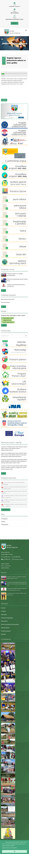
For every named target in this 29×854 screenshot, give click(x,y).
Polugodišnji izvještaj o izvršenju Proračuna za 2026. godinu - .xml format (14, 496)
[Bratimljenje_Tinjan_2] (8, 677)
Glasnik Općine (5, 627)
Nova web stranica (5, 302)
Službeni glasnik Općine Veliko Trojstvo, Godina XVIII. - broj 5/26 (14, 492)
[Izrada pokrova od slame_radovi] (8, 728)
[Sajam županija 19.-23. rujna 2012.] (8, 800)
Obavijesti (4, 614)
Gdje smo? (14, 23)
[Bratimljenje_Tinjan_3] (8, 666)
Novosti (3, 608)
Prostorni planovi (6, 631)
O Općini (3, 611)
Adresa (14, 17)
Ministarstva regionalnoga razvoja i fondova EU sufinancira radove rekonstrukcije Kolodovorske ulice (17, 584)
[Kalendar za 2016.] (8, 706)
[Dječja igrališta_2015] (8, 739)
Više (3, 290)
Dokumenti (4, 621)
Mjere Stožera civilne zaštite (7, 299)
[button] (9, 848)
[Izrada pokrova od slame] (8, 717)
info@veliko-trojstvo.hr (14, 6)
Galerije (3, 521)
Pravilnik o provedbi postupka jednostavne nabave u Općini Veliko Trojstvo (14, 487)
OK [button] (14, 851)
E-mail (14, 4)
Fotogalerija (4, 518)
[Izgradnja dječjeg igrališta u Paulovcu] (8, 822)
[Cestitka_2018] (8, 646)
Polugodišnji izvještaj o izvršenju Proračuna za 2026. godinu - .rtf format (14, 500)
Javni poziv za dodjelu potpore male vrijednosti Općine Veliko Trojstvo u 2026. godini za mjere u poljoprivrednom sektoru (14, 448)
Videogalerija (4, 524)
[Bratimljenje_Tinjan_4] (8, 655)
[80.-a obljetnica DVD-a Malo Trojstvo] (8, 789)
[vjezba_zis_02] (8, 751)
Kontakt (3, 634)
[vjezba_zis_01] (8, 766)
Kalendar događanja (7, 618)
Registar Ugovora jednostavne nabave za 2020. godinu (16, 60)
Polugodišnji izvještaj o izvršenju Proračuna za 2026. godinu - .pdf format (14, 505)
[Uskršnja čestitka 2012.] (8, 833)
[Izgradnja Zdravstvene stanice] (8, 811)
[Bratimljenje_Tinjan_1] (8, 688)
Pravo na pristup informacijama (10, 624)
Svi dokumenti (6, 509)
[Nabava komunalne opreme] (8, 697)
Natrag (4, 100)
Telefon (14, 11)
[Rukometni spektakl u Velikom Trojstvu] (8, 779)
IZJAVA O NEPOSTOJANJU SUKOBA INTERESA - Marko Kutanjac (13, 483)
